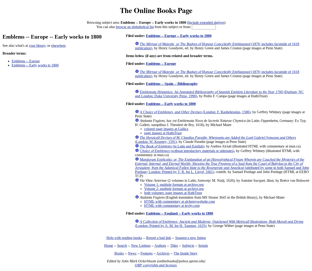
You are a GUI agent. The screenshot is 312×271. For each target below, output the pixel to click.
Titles (174, 245)
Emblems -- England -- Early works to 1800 (179, 213)
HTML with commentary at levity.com (172, 206)
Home (108, 245)
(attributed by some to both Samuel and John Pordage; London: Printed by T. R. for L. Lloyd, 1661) (222, 166)
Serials (203, 245)
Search (122, 245)
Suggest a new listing (190, 238)
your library (37, 45)
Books (119, 253)
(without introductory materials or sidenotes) (187, 151)
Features (146, 253)
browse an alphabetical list (135, 27)
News (132, 253)
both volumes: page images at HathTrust (173, 193)
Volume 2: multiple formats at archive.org (174, 189)
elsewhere (58, 45)
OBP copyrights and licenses (156, 265)
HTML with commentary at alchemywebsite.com (179, 201)
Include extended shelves (206, 22)
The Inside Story (186, 253)
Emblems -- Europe (26, 61)
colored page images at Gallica (166, 129)
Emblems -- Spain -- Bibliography (172, 84)
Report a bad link (158, 238)
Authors (160, 245)
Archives (162, 253)
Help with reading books (124, 238)
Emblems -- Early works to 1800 (35, 65)
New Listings (141, 245)
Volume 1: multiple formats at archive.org (174, 185)
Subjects (188, 245)
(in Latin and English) (172, 146)
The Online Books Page (156, 10)
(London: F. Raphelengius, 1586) (195, 112)
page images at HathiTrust (163, 133)
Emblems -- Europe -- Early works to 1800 (179, 36)
